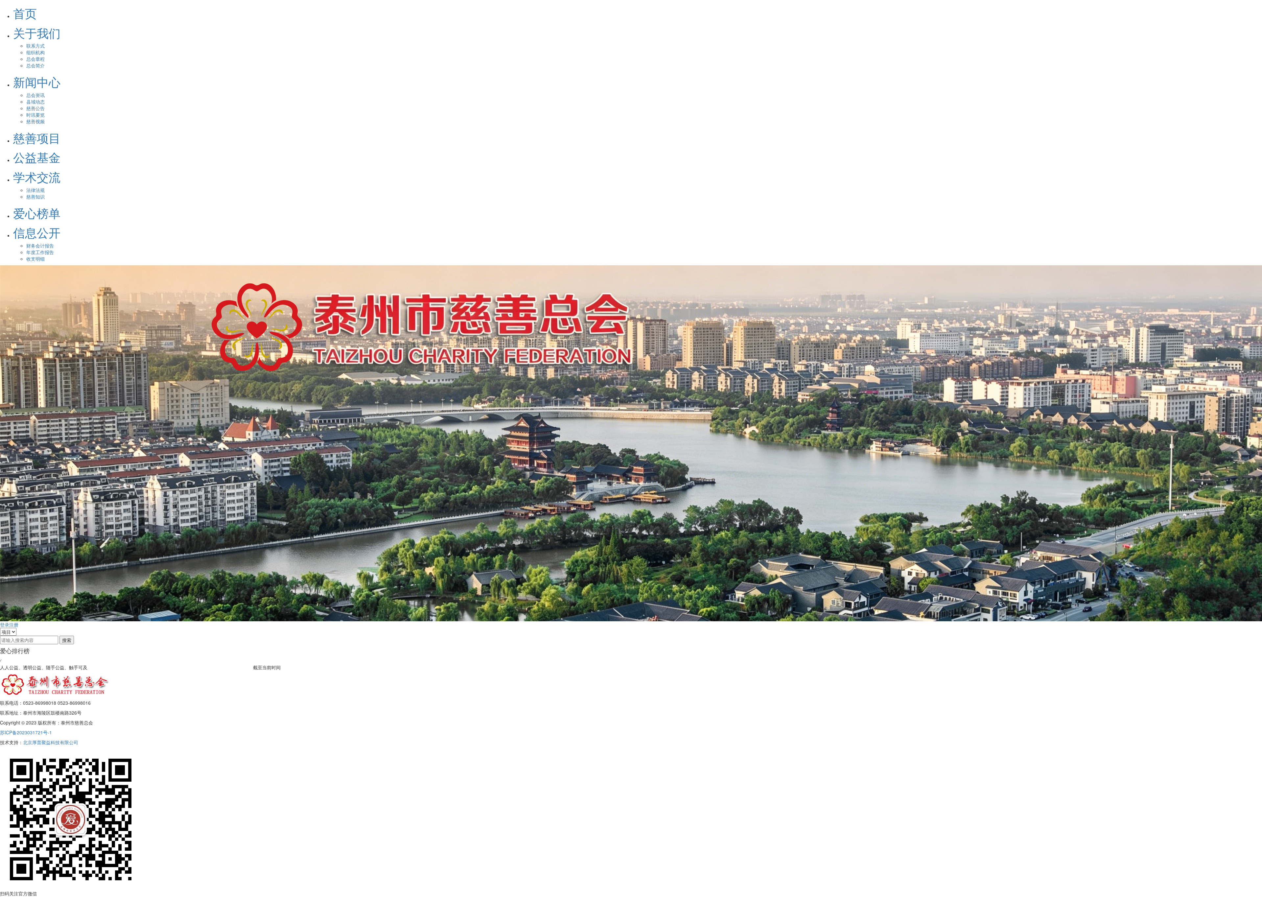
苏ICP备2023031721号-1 (26, 732)
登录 (4, 624)
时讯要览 (35, 114)
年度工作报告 (40, 252)
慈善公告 (35, 108)
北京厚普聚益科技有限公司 (50, 742)
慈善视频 (35, 121)
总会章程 (35, 59)
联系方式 (35, 45)
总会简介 (35, 65)
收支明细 (35, 258)
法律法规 (35, 190)
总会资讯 (35, 95)
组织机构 (35, 52)
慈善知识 (35, 196)
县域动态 (35, 101)
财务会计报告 (40, 245)
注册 (13, 624)
